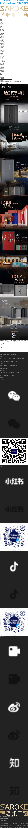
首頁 (1, 17)
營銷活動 (2, 51)
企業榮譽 (2, 68)
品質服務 (2, 30)
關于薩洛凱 (2, 61)
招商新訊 (2, 53)
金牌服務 (2, 29)
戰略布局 (2, 64)
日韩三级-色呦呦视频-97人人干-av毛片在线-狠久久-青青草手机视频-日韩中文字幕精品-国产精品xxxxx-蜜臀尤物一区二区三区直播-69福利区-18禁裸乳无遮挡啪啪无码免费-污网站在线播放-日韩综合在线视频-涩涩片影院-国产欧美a (14, 3)
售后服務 (2, 39)
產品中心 (2, 19)
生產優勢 (2, 66)
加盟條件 (2, 46)
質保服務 (2, 32)
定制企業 (2, 63)
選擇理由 (2, 34)
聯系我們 (2, 60)
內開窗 (1, 22)
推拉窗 (1, 23)
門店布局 (2, 33)
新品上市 (2, 54)
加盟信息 (2, 47)
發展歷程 (2, 67)
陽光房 (1, 27)
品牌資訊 (2, 49)
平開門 (1, 26)
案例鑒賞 (2, 59)
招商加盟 (2, 40)
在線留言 (2, 78)
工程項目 (2, 57)
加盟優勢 (2, 42)
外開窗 (1, 20)
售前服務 (2, 36)
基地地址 (2, 77)
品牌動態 (2, 50)
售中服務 (2, 37)
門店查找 (2, 76)
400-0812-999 (2, 379)
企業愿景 (2, 70)
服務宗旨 (2, 74)
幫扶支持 (2, 56)
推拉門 (1, 25)
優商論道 (2, 43)
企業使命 (2, 71)
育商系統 (2, 44)
